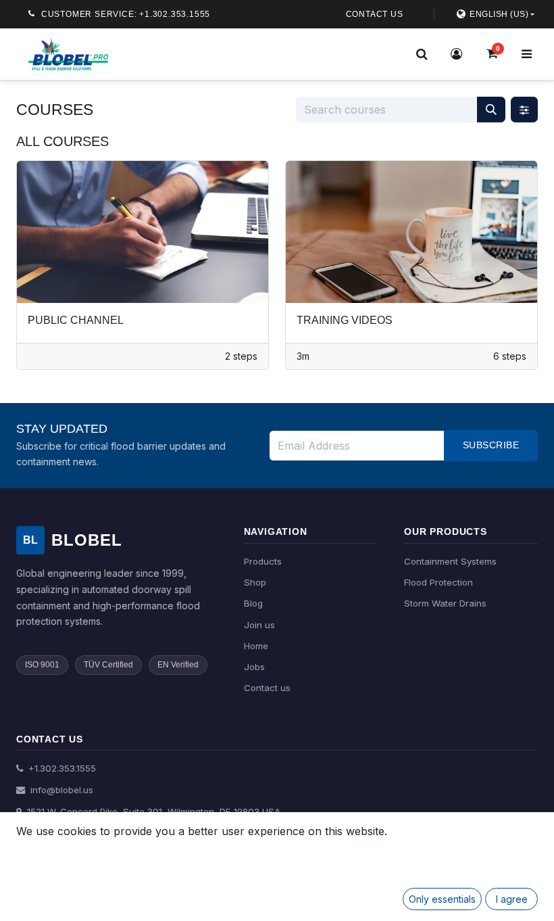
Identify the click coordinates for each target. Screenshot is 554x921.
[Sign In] (457, 54)
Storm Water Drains (445, 603)
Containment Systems (450, 561)
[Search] (421, 54)
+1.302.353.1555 (61, 768)
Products (263, 561)
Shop (255, 582)
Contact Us (374, 14)
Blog (253, 603)
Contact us (267, 687)
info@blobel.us (60, 789)
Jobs (254, 666)
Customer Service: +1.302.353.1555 (125, 14)
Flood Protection (438, 582)
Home (256, 645)
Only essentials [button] (442, 899)
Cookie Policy (68, 852)
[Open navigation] (526, 54)
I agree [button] (512, 899)
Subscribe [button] (491, 445)
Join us (259, 624)
